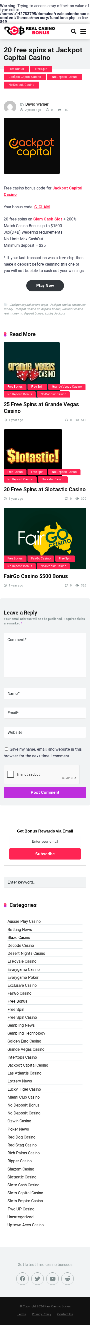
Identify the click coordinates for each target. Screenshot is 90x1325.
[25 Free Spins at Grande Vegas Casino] (45, 370)
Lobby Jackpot (55, 313)
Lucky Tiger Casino (24, 1089)
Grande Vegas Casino (67, 386)
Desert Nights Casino (26, 953)
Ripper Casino (20, 1161)
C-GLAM (42, 207)
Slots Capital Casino (25, 1193)
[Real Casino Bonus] (30, 30)
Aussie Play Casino (24, 921)
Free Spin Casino (22, 1017)
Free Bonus (16, 69)
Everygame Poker (23, 977)
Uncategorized (21, 1217)
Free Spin (41, 69)
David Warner (36, 104)
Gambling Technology (26, 1033)
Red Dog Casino (22, 1137)
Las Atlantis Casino (25, 1073)
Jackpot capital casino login (29, 305)
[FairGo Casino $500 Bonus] (45, 538)
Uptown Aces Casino (26, 1225)
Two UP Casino (21, 1209)
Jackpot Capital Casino (25, 77)
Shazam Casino (21, 1169)
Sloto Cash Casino (24, 1185)
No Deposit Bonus (64, 77)
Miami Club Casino (24, 1097)
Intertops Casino (22, 1057)
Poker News (18, 1129)
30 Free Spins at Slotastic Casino (45, 489)
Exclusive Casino (22, 985)
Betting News (20, 929)
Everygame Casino (24, 969)
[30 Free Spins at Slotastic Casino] (45, 456)
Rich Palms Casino (24, 1153)
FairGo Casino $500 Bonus (36, 576)
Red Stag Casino (22, 1145)
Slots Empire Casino (25, 1201)
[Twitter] (37, 1278)
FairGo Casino (40, 558)
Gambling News (21, 1025)
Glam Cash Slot (47, 219)
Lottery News (20, 1081)
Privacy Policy (41, 1314)
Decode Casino (21, 945)
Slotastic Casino (53, 479)
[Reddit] (67, 1278)
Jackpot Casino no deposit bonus (37, 309)
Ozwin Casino (19, 1121)
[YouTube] (52, 1278)
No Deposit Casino (21, 85)
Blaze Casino (19, 937)
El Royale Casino (22, 961)
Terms (21, 1314)
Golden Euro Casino (24, 1041)
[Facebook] (22, 1278)
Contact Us (65, 1314)
